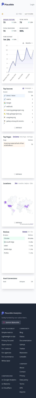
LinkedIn (23, 357)
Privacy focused (8, 340)
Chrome (6, 238)
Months (28, 43)
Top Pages (16, 136)
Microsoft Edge (9, 242)
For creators (6, 349)
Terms (22, 384)
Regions (26, 183)
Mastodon (23, 353)
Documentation (26, 340)
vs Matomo (6, 384)
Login (32, 4)
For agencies (6, 353)
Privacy (22, 376)
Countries (21, 183)
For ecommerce (8, 357)
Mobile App (8, 249)
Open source (6, 344)
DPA (21, 388)
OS (29, 232)
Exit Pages (30, 137)
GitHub (22, 344)
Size (31, 232)
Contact (23, 372)
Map (16, 183)
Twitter (22, 349)
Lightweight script (8, 336)
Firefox (6, 253)
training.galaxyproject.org (15, 110)
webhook (9, 106)
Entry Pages (23, 137)
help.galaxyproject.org (14, 114)
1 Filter (20, 14)
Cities (31, 183)
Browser (24, 231)
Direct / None (10, 96)
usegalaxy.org (11, 117)
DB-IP (31, 224)
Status (22, 336)
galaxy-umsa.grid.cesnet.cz (14, 122)
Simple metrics (7, 332)
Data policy (24, 380)
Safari (6, 246)
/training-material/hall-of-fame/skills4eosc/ (14, 144)
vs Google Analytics (9, 380)
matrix (8, 99)
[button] (29, 13)
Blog (21, 332)
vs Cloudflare (7, 388)
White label (6, 361)
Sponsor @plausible (12, 322)
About (22, 368)
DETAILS (19, 128)
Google (8, 103)
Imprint (22, 392)
